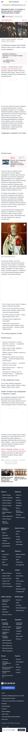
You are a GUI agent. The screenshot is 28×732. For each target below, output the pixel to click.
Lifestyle (17, 570)
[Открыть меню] (2, 2)
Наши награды (6, 706)
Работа (18, 497)
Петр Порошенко (7, 643)
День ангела (19, 636)
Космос (4, 557)
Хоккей (18, 539)
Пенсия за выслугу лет (7, 676)
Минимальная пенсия (6, 672)
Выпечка (18, 659)
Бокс (17, 534)
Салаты (18, 669)
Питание (18, 557)
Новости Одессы (7, 503)
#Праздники (15, 460)
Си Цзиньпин (6, 629)
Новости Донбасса (7, 516)
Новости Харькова (7, 497)
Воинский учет (20, 610)
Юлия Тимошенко (7, 645)
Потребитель (19, 575)
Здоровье (18, 551)
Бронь (17, 602)
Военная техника (7, 614)
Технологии (5, 554)
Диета (17, 559)
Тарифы (4, 540)
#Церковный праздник (11, 463)
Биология (5, 559)
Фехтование (19, 544)
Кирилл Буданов (6, 640)
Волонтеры (5, 612)
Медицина (19, 505)
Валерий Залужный (5, 637)
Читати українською (6, 20)
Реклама (4, 703)
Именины (18, 639)
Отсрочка (18, 605)
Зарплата (18, 495)
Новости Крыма (6, 519)
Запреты (18, 633)
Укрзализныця (6, 546)
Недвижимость (6, 538)
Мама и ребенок (20, 554)
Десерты (18, 667)
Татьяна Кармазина (9, 16)
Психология (19, 562)
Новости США (6, 575)
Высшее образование (19, 511)
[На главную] (14, 2)
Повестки (18, 600)
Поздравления (20, 591)
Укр (26, 1)
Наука (3, 551)
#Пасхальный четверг (11, 461)
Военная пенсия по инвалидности (7, 668)
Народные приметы (19, 627)
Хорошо (21, 730)
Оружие (4, 609)
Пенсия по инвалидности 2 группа (6, 663)
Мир (2, 570)
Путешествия (20, 581)
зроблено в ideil (5, 727)
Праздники (18, 619)
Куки (13, 730)
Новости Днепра (6, 500)
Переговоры (5, 606)
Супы (17, 664)
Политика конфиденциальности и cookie (13, 695)
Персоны (4, 619)
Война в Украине (6, 596)
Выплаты (18, 500)
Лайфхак (18, 586)
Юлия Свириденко (7, 650)
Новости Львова (6, 505)
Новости (3, 491)
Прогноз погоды (20, 517)
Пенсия (3, 656)
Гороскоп (18, 573)
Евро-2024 (19, 542)
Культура (18, 583)
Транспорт (5, 535)
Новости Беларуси (7, 586)
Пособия (18, 515)
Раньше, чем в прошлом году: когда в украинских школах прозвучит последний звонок (17, 163)
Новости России (6, 578)
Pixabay (12, 41)
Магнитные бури (20, 589)
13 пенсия (5, 659)
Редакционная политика (8, 698)
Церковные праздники (19, 623)
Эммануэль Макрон (5, 633)
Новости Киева (6, 495)
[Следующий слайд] (26, 5)
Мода (17, 578)
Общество (18, 491)
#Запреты (22, 460)
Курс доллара (6, 543)
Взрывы (4, 604)
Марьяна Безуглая (7, 648)
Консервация (19, 662)
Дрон (3, 562)
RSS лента (5, 719)
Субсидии (19, 503)
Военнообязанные (21, 607)
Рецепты (17, 656)
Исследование (20, 564)
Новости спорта (20, 528)
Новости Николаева (5, 522)
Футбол (18, 531)
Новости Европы (7, 573)
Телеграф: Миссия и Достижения (11, 716)
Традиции (18, 631)
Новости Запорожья (5, 509)
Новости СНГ (6, 581)
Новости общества (12, 158)
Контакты (4, 708)
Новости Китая (6, 583)
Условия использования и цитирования (13, 701)
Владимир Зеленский (5, 623)
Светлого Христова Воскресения (11, 68)
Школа (18, 508)
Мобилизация (19, 596)
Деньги (4, 532)
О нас (3, 693)
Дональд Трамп (6, 627)
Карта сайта (5, 714)
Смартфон (5, 564)
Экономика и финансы (5, 529)
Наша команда (6, 711)
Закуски (18, 672)
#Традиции (8, 460)
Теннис (18, 536)
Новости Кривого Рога (7, 513)
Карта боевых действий (6, 600)
